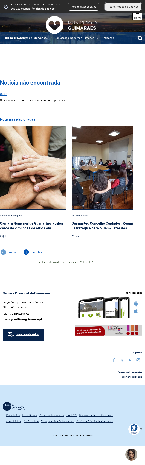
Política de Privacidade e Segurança (94, 421)
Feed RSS (71, 415)
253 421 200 (21, 314)
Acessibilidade (13, 421)
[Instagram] (138, 360)
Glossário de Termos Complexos (96, 415)
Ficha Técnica (29, 415)
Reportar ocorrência (131, 377)
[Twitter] (122, 360)
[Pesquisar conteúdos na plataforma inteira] (140, 38)
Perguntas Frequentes (130, 372)
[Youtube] (130, 360)
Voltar (12, 252)
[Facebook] (114, 360)
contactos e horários (27, 334)
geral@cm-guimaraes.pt (26, 319)
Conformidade (31, 421)
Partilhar (37, 252)
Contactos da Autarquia (51, 415)
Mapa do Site (13, 415)
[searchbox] (72, 38)
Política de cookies (43, 8)
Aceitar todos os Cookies (123, 6)
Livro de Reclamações (14, 406)
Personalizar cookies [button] (83, 6)
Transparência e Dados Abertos (57, 421)
